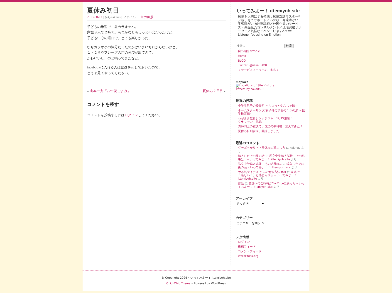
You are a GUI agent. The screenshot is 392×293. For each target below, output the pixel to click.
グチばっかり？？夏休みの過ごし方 (261, 147)
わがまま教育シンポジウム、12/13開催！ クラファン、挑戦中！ (271, 120)
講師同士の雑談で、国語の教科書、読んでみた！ (270, 126)
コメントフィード (250, 251)
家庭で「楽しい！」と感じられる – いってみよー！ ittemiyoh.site (269, 175)
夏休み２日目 (213, 91)
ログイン (131, 115)
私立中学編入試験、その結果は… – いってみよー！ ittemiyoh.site (271, 157)
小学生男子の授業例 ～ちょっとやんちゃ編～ (268, 105)
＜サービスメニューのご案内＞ (258, 70)
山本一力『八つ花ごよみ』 (110, 91)
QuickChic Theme (178, 283)
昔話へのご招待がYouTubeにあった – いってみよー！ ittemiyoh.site (271, 185)
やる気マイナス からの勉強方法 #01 (262, 172)
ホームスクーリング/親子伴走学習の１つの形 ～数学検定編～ (271, 112)
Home (242, 56)
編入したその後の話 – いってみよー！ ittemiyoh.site (271, 165)
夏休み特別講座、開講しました (258, 131)
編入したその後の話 (251, 156)
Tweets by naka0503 (250, 89)
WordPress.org (248, 256)
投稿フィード (247, 246)
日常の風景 (145, 17)
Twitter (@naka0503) (252, 65)
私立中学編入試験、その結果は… (260, 163)
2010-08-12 (94, 17)
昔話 (241, 183)
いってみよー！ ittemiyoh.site (268, 10)
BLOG (242, 60)
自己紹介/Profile (249, 51)
